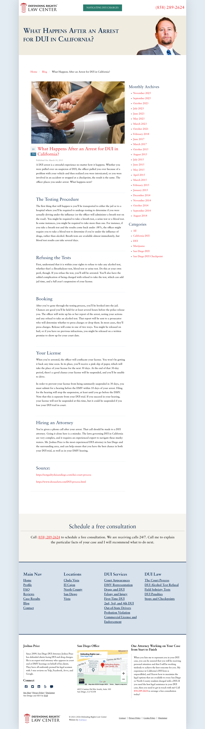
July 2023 (138, 108)
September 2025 (142, 98)
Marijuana (139, 246)
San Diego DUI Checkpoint (148, 256)
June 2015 (138, 165)
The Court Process (157, 580)
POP (46, 696)
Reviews (28, 594)
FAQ (26, 589)
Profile (27, 585)
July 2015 (138, 160)
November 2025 (142, 93)
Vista (67, 599)
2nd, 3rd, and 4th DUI (119, 603)
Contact (28, 608)
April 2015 (139, 175)
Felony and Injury (115, 594)
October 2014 (140, 206)
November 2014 (142, 200)
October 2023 (140, 103)
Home (27, 580)
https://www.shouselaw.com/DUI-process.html (61, 482)
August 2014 (140, 216)
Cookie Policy (149, 718)
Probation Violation (117, 612)
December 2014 (141, 195)
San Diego (70, 594)
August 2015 (140, 154)
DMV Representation (118, 585)
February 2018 (141, 134)
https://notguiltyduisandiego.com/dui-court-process (63, 475)
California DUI (141, 236)
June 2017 (138, 139)
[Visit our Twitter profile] (32, 686)
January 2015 (140, 190)
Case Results (31, 599)
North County (73, 589)
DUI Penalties (154, 594)
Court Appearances (117, 580)
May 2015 (138, 170)
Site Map (27, 693)
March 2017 (140, 144)
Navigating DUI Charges (102, 8)
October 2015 (140, 149)
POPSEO (83, 720)
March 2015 (140, 180)
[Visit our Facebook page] (26, 686)
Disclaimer (50, 693)
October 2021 (140, 129)
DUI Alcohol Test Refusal (162, 585)
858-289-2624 (141, 691)
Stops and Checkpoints (160, 599)
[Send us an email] (51, 686)
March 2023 (140, 124)
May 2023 (138, 119)
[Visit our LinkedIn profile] (39, 686)
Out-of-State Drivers (117, 608)
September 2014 (142, 211)
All (134, 231)
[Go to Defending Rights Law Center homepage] (39, 8)
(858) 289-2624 (49, 537)
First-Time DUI (114, 599)
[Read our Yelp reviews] (45, 686)
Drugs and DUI (114, 589)
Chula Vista (71, 580)
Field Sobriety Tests (157, 589)
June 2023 (138, 114)
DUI (135, 241)
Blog (26, 603)
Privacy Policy (38, 693)
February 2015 (141, 185)
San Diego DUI (141, 251)
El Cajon (69, 585)
